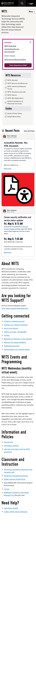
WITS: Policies (12, 95)
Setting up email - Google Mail (15, 332)
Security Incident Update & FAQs (16, 227)
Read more (7, 168)
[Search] (22, 3)
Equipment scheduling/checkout (16, 475)
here (3, 308)
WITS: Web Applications (15, 98)
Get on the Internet (11, 328)
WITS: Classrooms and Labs (16, 92)
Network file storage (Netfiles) (15, 342)
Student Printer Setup (14, 113)
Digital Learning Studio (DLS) (14, 479)
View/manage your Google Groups (17, 349)
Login (31, 4)
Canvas (6, 489)
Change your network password (16, 325)
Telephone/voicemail (11, 346)
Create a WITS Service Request (15, 511)
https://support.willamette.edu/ (17, 308)
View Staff (18, 65)
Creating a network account (14, 321)
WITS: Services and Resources (17, 83)
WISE (6, 482)
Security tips (8, 442)
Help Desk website (11, 508)
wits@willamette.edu (11, 49)
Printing (7, 335)
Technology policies (11, 445)
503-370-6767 (9, 52)
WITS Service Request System (15, 59)
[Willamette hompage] (7, 3)
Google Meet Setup (13, 116)
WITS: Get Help (12, 80)
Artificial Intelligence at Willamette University (15, 102)
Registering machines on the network (18, 339)
